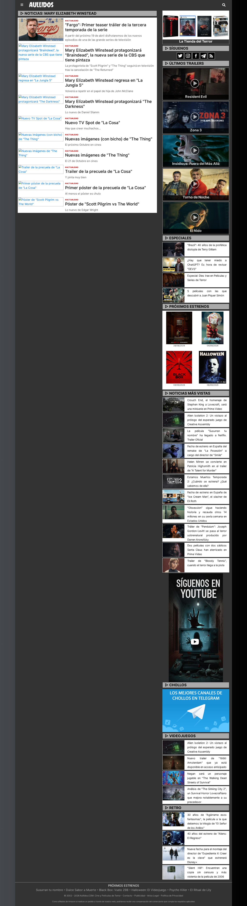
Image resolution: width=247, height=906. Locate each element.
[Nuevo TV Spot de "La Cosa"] (39, 118)
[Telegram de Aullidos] (203, 55)
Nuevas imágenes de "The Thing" (97, 155)
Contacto (127, 895)
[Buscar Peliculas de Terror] (224, 5)
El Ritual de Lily (200, 890)
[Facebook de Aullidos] (195, 55)
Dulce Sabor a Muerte (81, 890)
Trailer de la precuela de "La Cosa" (98, 171)
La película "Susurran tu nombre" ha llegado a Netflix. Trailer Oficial (207, 435)
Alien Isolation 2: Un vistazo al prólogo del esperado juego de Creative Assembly (207, 420)
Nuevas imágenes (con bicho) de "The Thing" (108, 138)
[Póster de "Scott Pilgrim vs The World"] (40, 201)
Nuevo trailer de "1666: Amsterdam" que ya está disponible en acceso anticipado (207, 762)
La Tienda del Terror (195, 41)
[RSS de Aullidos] (211, 55)
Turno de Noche (196, 197)
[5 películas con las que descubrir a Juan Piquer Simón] (173, 295)
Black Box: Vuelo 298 (113, 890)
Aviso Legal (153, 895)
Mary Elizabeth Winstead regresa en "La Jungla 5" (104, 83)
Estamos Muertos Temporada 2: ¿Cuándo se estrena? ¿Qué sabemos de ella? (207, 481)
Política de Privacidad (172, 895)
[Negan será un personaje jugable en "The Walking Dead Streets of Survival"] (173, 778)
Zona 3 (196, 130)
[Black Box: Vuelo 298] (179, 367)
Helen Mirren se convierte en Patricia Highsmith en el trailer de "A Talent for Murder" (207, 466)
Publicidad (139, 895)
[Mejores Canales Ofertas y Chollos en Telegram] (195, 710)
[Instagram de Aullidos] (188, 55)
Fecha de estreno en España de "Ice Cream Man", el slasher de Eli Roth (207, 497)
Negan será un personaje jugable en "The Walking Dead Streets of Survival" (207, 778)
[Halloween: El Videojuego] (212, 367)
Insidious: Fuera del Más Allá (196, 163)
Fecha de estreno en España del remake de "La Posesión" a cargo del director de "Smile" (207, 451)
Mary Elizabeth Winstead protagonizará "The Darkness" (108, 104)
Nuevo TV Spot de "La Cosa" (92, 122)
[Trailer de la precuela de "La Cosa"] (40, 169)
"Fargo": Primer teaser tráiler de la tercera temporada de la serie (105, 27)
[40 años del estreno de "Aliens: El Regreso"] (173, 838)
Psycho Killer (178, 890)
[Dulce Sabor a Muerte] (212, 327)
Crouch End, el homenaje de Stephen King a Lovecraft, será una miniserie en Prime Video (207, 404)
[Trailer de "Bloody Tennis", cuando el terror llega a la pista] (173, 565)
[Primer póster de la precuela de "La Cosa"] (40, 185)
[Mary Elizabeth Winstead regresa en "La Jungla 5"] (40, 78)
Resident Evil (196, 96)
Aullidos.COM (87, 895)
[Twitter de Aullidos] (180, 55)
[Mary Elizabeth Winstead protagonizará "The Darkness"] (40, 99)
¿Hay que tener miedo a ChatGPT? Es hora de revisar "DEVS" (207, 264)
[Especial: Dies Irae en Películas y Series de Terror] (173, 280)
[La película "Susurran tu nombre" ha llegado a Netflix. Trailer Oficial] (173, 435)
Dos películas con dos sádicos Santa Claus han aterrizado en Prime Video (207, 550)
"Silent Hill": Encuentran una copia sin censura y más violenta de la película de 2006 (207, 872)
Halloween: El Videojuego (148, 890)
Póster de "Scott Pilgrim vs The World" (102, 203)
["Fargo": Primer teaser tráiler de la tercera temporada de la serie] (40, 29)
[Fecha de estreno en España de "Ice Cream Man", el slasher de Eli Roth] (173, 496)
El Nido (196, 230)
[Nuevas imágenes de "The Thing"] (40, 153)
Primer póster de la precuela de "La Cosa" (105, 187)
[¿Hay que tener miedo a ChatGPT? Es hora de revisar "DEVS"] (173, 264)
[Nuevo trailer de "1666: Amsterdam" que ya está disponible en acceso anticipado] (173, 762)
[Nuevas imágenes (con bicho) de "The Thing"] (40, 136)
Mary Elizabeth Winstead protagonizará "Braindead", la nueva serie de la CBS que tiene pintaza (105, 55)
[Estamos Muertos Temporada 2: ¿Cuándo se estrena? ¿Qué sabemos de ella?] (173, 481)
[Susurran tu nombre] (179, 327)
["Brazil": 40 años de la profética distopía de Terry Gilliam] (173, 249)
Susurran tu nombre (49, 890)
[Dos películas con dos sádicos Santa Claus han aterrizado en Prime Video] (173, 549)
